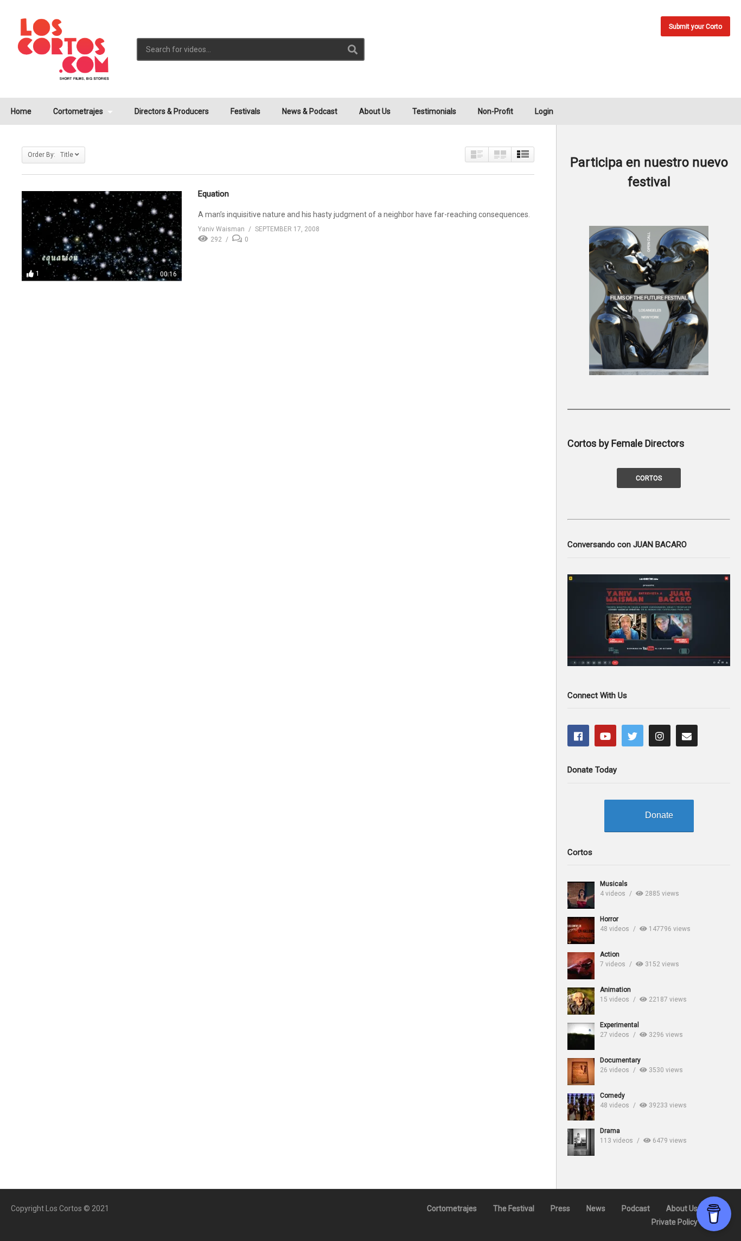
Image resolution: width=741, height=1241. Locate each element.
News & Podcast (309, 111)
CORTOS (649, 478)
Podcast (636, 1208)
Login (544, 111)
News (595, 1208)
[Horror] (581, 930)
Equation (213, 194)
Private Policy (674, 1222)
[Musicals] (581, 895)
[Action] (581, 965)
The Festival (513, 1208)
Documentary (620, 1060)
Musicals (614, 884)
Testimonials (434, 111)
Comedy (612, 1095)
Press (560, 1208)
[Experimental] (581, 1036)
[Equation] (102, 236)
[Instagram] (659, 735)
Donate (659, 815)
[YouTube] (605, 735)
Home (21, 111)
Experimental (619, 1025)
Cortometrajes (79, 111)
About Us (375, 111)
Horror (609, 919)
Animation (615, 989)
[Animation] (581, 1001)
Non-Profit (495, 111)
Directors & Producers (172, 111)
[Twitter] (632, 735)
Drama (610, 1131)
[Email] (687, 735)
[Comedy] (581, 1106)
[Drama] (581, 1142)
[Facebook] (578, 735)
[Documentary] (581, 1071)
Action (609, 954)
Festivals (245, 111)
